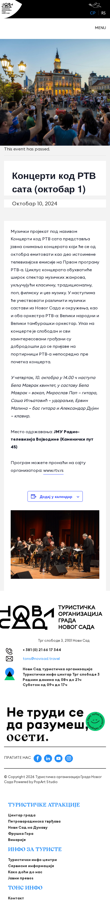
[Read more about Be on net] (95, 5)
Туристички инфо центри (32, 859)
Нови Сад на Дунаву (28, 827)
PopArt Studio (46, 782)
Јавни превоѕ (20, 878)
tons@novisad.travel (41, 658)
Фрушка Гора (20, 833)
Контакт (16, 898)
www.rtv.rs (53, 470)
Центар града (22, 815)
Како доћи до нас (25, 872)
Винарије (17, 839)
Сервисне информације (31, 865)
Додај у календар (56, 496)
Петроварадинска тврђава (34, 821)
